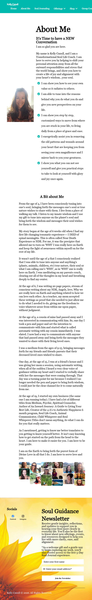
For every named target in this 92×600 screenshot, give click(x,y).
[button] (64, 8)
